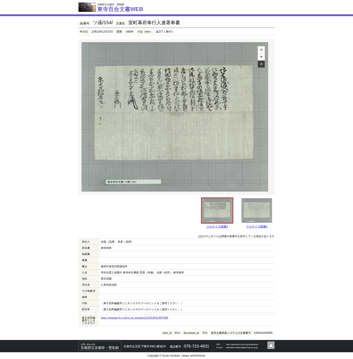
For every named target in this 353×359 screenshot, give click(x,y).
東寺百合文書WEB (120, 7)
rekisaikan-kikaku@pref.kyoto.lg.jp (242, 347)
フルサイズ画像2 (217, 226)
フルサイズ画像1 (257, 226)
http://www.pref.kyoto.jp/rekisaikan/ (242, 344)
